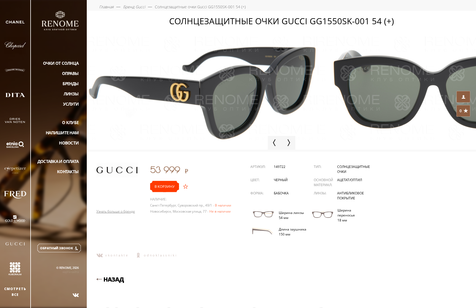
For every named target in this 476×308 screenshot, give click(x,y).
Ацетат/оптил (349, 180)
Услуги (71, 104)
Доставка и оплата (58, 161)
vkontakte (117, 255)
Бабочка (281, 193)
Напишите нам (62, 132)
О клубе (70, 122)
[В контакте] (76, 295)
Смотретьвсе (15, 291)
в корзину (165, 186)
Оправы (70, 73)
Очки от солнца (61, 63)
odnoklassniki (160, 255)
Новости (69, 143)
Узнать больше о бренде (115, 211)
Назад (113, 279)
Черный (281, 180)
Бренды (71, 83)
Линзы (71, 94)
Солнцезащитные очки (353, 169)
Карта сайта (71, 272)
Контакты (68, 171)
